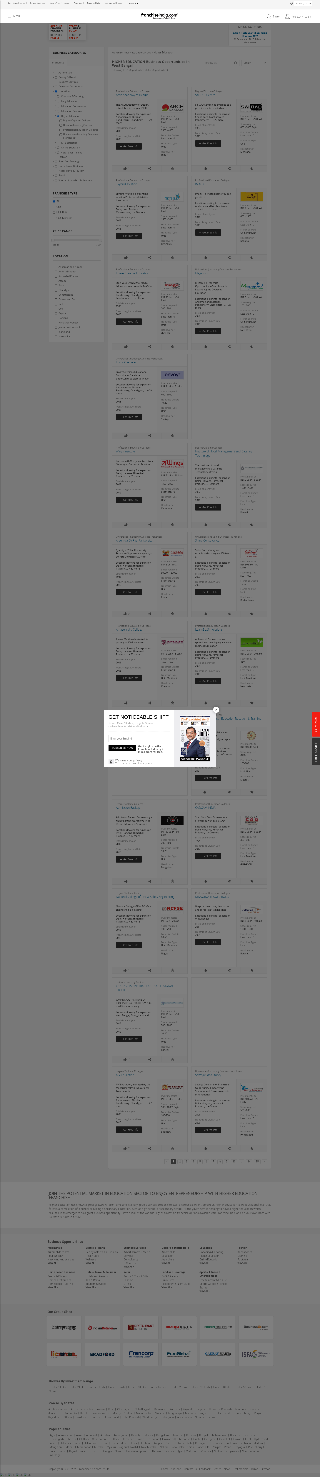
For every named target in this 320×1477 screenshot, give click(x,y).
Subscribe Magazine (195, 759)
